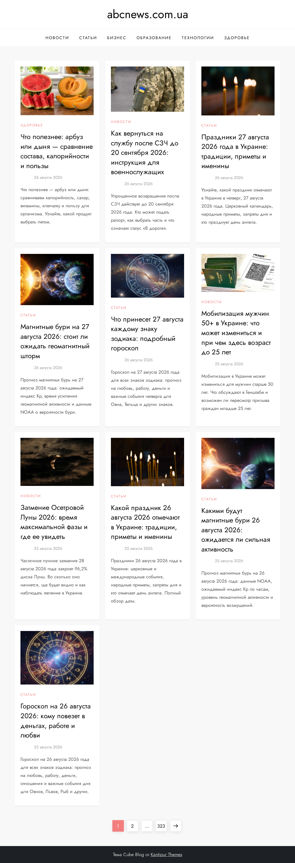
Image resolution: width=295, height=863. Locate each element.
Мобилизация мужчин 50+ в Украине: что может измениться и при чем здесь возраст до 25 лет (236, 332)
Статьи (88, 38)
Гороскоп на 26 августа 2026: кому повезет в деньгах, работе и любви (55, 720)
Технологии (198, 38)
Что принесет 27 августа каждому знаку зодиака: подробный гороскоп (147, 333)
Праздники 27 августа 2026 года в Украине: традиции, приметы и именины (235, 151)
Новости (57, 38)
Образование (154, 38)
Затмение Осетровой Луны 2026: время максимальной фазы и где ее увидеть (54, 521)
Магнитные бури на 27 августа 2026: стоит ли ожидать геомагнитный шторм (55, 341)
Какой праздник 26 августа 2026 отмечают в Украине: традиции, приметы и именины (145, 522)
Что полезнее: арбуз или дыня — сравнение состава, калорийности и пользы (56, 151)
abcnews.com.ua (147, 14)
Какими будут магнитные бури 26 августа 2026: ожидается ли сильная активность (235, 529)
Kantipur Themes (166, 854)
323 (162, 825)
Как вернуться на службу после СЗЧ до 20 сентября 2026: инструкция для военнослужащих (144, 152)
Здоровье (237, 38)
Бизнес (116, 38)
